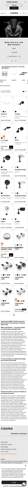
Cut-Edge (4, 140)
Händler (4, 442)
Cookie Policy (6, 486)
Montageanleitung (8, 449)
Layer (23, 80)
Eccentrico (5, 196)
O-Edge (17, 114)
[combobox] (14, 49)
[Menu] (2, 13)
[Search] (12, 61)
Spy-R (17, 140)
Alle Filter (6, 91)
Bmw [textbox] (14, 48)
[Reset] (15, 61)
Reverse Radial (20, 196)
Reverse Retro (20, 170)
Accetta (14, 482)
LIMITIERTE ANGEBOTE (9, 454)
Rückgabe (4, 447)
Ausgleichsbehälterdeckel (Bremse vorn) (11, 248)
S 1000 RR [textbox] (14, 52)
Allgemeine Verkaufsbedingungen (17, 486)
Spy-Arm (4, 170)
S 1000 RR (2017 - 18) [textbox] (14, 56)
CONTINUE (14, 8)
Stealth (14, 80)
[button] (25, 466)
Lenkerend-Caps (19, 248)
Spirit (3, 222)
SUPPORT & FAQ (6, 444)
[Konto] (26, 13)
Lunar (17, 222)
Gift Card (4, 451)
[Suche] (21, 13)
